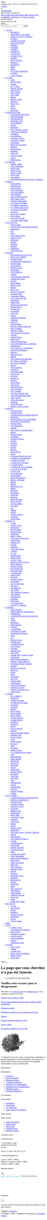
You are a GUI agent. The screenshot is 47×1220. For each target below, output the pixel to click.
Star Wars (14, 110)
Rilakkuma (15, 249)
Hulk (12, 746)
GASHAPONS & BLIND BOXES (24, 227)
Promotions (10, 1103)
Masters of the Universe (20, 562)
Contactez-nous (12, 1129)
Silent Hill (14, 884)
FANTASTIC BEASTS (20, 115)
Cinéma (14, 84)
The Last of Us (16, 889)
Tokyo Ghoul (16, 398)
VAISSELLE (16, 186)
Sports (13, 108)
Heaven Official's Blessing (21, 326)
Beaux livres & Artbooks (20, 953)
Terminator (15, 677)
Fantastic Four (16, 735)
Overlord (14, 376)
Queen (13, 919)
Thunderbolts (16, 783)
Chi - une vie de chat (18, 298)
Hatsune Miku (16, 324)
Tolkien (13, 949)
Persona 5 (14, 873)
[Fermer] (7, 24)
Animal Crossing (17, 804)
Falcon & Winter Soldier (20, 733)
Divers (13, 726)
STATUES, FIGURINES (20, 422)
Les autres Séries (17, 603)
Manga (13, 97)
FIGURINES (16, 195)
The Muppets (16, 588)
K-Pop (13, 910)
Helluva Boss (16, 558)
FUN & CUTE (16, 56)
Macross (14, 352)
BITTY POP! (16, 82)
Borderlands (15, 813)
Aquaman (14, 705)
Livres (13, 158)
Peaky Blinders (16, 564)
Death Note (15, 303)
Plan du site (10, 1126)
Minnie (13, 482)
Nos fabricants (11, 1108)
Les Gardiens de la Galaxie (21, 752)
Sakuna (13, 882)
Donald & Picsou (17, 439)
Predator (14, 666)
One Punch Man (17, 372)
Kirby (13, 233)
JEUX (13, 69)
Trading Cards (16, 928)
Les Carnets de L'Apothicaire (22, 348)
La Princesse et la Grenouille (21, 467)
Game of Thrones (17, 549)
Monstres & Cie (17, 486)
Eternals (14, 731)
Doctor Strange (16, 729)
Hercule (14, 450)
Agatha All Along (17, 700)
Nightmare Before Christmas (21, 664)
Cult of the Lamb (17, 817)
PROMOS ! (15, 32)
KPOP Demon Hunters (19, 659)
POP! (13, 80)
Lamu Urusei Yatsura (19, 342)
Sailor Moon (15, 383)
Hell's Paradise (16, 329)
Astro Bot (14, 809)
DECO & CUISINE (18, 257)
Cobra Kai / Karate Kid (19, 538)
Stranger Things (17, 579)
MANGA (14, 63)
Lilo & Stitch (15, 476)
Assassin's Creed (17, 806)
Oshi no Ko (15, 374)
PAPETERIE (16, 184)
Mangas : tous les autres (20, 406)
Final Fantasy (16, 837)
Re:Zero (14, 380)
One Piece (14, 370)
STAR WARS (16, 610)
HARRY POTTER (18, 41)
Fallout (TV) (15, 543)
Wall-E (13, 512)
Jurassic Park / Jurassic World (22, 655)
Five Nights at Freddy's (19, 839)
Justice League (16, 750)
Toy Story (14, 506)
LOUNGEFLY (16, 411)
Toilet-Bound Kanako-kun (21, 396)
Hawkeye (14, 744)
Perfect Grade (16, 173)
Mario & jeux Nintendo (19, 858)
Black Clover (16, 285)
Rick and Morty (17, 571)
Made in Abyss (16, 355)
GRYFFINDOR (17, 117)
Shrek (13, 675)
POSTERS (15, 270)
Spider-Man (15, 770)
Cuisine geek (15, 951)
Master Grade (16, 171)
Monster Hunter (17, 869)
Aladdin (14, 428)
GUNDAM (15, 54)
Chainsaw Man (16, 294)
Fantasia (14, 445)
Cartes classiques (17, 938)
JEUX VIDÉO (16, 60)
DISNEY (14, 45)
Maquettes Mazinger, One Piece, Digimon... (27, 179)
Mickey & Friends (17, 480)
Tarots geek (15, 958)
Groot (13, 739)
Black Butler (15, 283)
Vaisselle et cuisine (18, 140)
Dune (13, 636)
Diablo (13, 824)
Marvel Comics (16, 99)
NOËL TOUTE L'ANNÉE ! (22, 37)
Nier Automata (16, 368)
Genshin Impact (17, 843)
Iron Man (14, 748)
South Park (15, 582)
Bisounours (15, 229)
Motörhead (15, 917)
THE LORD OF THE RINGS (22, 612)
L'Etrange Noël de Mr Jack (21, 456)
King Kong (15, 657)
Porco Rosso (15, 216)
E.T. (12, 638)
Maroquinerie (16, 149)
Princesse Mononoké (19, 201)
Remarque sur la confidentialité (17, 1087)
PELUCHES (16, 188)
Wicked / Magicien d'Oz (20, 690)
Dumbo (13, 441)
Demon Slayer (16, 307)
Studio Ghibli (16, 956)
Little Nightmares (17, 856)
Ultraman (14, 402)
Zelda (13, 899)
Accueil (9, 30)
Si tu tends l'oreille (18, 218)
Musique (14, 102)
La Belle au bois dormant (20, 458)
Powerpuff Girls (17, 569)
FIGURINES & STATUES (21, 255)
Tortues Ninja (16, 681)
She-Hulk (14, 765)
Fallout (13, 835)
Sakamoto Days (17, 387)
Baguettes (14, 127)
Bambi (13, 432)
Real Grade (15, 175)
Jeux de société (16, 156)
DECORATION (17, 190)
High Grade (15, 169)
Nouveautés (10, 1105)
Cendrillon (15, 437)
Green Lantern (16, 737)
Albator (13, 275)
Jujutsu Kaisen (16, 337)
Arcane (13, 523)
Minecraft (14, 865)
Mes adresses (30, 15)
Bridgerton (15, 534)
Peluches (14, 147)
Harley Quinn (16, 742)
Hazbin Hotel (16, 556)
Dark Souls (15, 822)
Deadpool (14, 724)
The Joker (14, 778)
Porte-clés (14, 153)
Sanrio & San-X (17, 251)
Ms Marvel (15, 761)
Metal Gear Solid (17, 863)
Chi (12, 231)
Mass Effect (15, 861)
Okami (13, 871)
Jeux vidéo (15, 95)
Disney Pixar (15, 91)
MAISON (14, 417)
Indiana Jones (16, 651)
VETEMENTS (16, 272)
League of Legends (18, 854)
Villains (13, 510)
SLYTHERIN (16, 123)
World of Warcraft (17, 895)
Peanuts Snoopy (17, 566)
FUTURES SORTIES (19, 71)
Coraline (14, 627)
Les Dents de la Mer (18, 631)
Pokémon (14, 878)
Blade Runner (16, 625)
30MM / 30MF (16, 164)
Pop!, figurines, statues (19, 130)
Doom (13, 826)
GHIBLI (14, 58)
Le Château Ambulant (19, 205)
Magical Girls (16, 238)
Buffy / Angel (16, 536)
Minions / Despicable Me (20, 662)
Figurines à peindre (18, 934)
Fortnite (14, 841)
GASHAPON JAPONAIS (21, 262)
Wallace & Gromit (17, 688)
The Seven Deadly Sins (20, 393)
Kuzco (13, 454)
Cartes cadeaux (16, 76)
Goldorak (14, 320)
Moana (13, 484)
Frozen (13, 448)
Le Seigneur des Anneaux (20, 930)
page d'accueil (17, 992)
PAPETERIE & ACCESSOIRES (23, 419)
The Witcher (15, 595)
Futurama (14, 547)
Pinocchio (14, 495)
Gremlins (14, 649)
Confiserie (14, 134)
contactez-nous (31, 992)
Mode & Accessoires (18, 145)
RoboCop (14, 670)
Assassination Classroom (20, 277)
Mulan (13, 489)
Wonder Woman (17, 791)
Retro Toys (15, 104)
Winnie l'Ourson (17, 515)
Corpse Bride (16, 629)
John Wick (15, 653)
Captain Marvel (16, 720)
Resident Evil (16, 880)
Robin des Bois (16, 499)
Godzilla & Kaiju (17, 644)
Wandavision (15, 787)
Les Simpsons (16, 573)
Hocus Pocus (16, 452)
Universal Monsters (18, 685)
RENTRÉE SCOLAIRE (20, 35)
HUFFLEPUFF (17, 119)
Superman (14, 774)
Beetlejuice (15, 623)
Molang (14, 242)
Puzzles (13, 941)
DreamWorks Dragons (19, 633)
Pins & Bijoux (16, 136)
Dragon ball (15, 309)
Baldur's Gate (16, 811)
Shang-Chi (15, 763)
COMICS (14, 50)
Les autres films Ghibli (19, 220)
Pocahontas (15, 493)
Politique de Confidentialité (16, 1085)
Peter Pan (14, 491)
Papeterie (14, 151)
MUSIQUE (15, 65)
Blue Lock (15, 290)
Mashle (13, 357)
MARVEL (15, 698)
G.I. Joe (14, 553)
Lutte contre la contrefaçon (16, 1110)
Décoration (15, 143)
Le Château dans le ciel (19, 207)
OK (26, 26)
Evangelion (15, 311)
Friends (13, 545)
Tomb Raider (16, 893)
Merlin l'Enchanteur (18, 478)
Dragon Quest (16, 828)
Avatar (13, 620)
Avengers (14, 707)
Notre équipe (11, 1124)
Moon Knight (16, 759)
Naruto (13, 365)
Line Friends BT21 (18, 236)
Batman (14, 709)
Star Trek (14, 577)
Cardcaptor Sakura (18, 296)
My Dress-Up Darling (19, 361)
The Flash (14, 776)
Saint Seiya (15, 385)
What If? (14, 789)
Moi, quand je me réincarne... (22, 359)
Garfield (14, 551)
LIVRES (14, 73)
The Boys (14, 586)
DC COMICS (16, 696)
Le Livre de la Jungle (19, 469)
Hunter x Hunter (17, 331)
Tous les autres (16, 921)
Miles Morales (16, 757)
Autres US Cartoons (18, 605)
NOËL (13, 125)
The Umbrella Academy (20, 592)
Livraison (9, 1076)
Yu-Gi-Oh (14, 897)
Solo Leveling (16, 389)
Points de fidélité (12, 1078)
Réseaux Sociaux (12, 1131)
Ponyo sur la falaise (18, 214)
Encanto (14, 443)
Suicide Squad (16, 772)
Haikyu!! (14, 322)
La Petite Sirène (17, 465)
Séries (13, 106)
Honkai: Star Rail (17, 848)
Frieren (13, 316)
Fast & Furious (16, 640)
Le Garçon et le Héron (19, 210)
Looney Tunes (16, 560)
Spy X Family (16, 391)
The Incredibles (16, 504)
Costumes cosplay (17, 138)
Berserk (14, 281)
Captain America (17, 718)
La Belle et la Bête (18, 460)
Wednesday (15, 601)
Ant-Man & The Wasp (19, 703)
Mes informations (17, 15)
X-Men (13, 793)
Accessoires (15, 177)
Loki (12, 755)
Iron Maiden (15, 908)
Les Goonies (15, 646)
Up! (12, 508)
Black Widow (16, 716)
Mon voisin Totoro (18, 199)
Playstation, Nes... (17, 876)
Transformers (16, 597)
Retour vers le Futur (18, 668)
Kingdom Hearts (17, 850)
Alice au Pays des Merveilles (22, 430)
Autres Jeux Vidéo (18, 902)
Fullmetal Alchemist (18, 318)
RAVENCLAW (17, 121)
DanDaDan (15, 300)
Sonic (13, 886)
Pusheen (14, 246)
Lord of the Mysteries (19, 350)
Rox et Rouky (16, 502)
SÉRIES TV (15, 52)
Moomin (14, 244)
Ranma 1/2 (15, 378)
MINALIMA (16, 160)
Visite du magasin (12, 1122)
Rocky (13, 672)
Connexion (14, 17)
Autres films (15, 519)
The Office (15, 590)
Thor (12, 780)
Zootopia (14, 517)
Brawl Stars (15, 815)
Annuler (4, 1211)
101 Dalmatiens (17, 426)
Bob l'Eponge (16, 530)
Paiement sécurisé (12, 1080)
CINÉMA (14, 47)
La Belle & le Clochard (19, 463)
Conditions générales (14, 1082)
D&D (13, 67)
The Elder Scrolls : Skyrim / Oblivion (25, 832)
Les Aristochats (16, 473)
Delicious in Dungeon (19, 305)
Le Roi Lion (15, 471)
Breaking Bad (16, 532)
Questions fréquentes (14, 1091)
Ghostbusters (15, 642)
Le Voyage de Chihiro (19, 203)
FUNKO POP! (16, 259)
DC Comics (15, 86)
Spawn (13, 768)
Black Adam (15, 711)
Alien (13, 618)
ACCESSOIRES (17, 192)
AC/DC (14, 906)
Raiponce (14, 497)
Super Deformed (17, 166)
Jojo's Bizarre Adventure (20, 333)
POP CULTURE (17, 43)
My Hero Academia (18, 363)
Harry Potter (15, 93)
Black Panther (16, 713)
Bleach (13, 288)
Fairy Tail (14, 313)
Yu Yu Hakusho (17, 404)
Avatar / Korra (16, 525)
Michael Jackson (17, 915)
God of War (15, 845)
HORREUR (15, 614)
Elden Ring (15, 830)
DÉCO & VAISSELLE (20, 800)
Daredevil (14, 722)
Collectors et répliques (19, 132)
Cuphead (14, 819)
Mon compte (6, 15)
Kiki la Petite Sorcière (19, 197)
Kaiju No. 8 (15, 339)
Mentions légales (12, 1089)
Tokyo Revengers (17, 400)
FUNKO (14, 39)
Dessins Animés (17, 89)
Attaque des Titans (18, 279)
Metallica (14, 912)
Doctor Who (15, 540)
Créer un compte (28, 17)
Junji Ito (14, 335)
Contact (4, 6)
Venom (13, 785)
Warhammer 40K (17, 943)
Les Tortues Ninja (17, 584)
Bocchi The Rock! (18, 292)
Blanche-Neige (16, 435)
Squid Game (15, 575)
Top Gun (14, 679)
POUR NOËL (16, 424)
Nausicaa (14, 212)
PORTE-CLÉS (16, 268)
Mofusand (14, 240)
